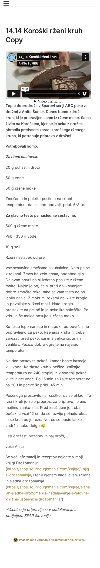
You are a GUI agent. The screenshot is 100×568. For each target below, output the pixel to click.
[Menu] (6, 3)
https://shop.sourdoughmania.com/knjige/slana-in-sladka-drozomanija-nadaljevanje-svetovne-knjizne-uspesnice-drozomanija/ (48, 493)
